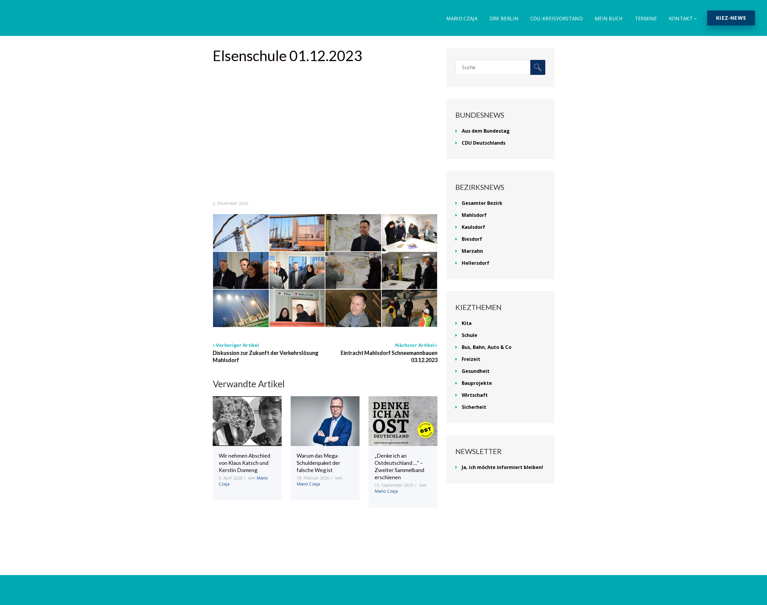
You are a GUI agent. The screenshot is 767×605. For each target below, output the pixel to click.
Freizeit (471, 359)
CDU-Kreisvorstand (556, 18)
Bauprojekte (477, 383)
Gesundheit (476, 371)
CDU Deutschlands (483, 143)
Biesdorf (472, 239)
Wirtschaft (475, 395)
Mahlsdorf (474, 215)
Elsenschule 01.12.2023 (287, 55)
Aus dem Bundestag (486, 131)
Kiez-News (731, 18)
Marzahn (472, 251)
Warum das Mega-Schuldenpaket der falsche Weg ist (318, 462)
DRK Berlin (504, 18)
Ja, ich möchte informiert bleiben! (502, 467)
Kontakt (681, 18)
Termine (646, 18)
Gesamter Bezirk (482, 203)
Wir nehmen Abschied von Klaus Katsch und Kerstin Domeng (244, 462)
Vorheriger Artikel (237, 345)
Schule (469, 335)
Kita (467, 323)
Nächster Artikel (414, 345)
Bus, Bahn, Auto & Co (486, 347)
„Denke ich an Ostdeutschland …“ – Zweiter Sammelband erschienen (399, 466)
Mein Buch (609, 18)
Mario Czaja (462, 18)
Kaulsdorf (473, 227)
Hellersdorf (475, 263)
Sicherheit (474, 407)
